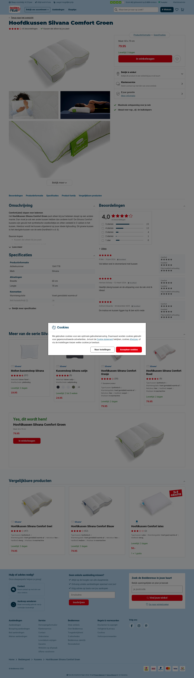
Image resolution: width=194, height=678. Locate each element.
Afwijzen (134, 339)
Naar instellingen (102, 349)
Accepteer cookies (129, 349)
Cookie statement (105, 339)
